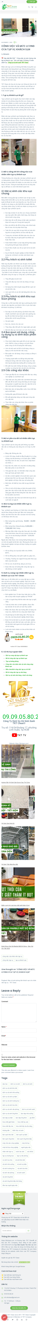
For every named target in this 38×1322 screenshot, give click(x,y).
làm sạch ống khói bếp (24, 1139)
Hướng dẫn (6, 1130)
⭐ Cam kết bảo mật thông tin (11, 1275)
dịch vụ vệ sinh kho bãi (10, 1088)
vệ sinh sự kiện (22, 1164)
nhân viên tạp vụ (8, 1151)
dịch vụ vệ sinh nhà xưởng (11, 1092)
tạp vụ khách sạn (21, 960)
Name (4, 1027)
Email (3, 1036)
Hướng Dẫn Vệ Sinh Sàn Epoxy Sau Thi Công (15, 782)
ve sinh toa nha (7, 1160)
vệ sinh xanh (21, 1173)
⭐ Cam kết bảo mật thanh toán (11, 1279)
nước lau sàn (20, 1151)
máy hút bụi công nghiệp (10, 1147)
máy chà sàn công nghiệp (11, 1143)
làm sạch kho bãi (8, 1135)
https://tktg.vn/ (6, 1253)
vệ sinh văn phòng (8, 1173)
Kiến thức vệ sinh (18, 1130)
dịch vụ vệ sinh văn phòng (11, 1109)
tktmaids (6, 54)
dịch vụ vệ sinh (27, 1084)
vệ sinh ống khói (8, 1177)
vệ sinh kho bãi (20, 1160)
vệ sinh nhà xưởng (8, 1164)
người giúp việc (26, 1147)
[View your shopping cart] (32, 7)
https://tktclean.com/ (22, 743)
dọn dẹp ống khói (21, 1118)
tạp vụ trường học (8, 1156)
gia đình (32, 1118)
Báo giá (32, 1)
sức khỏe (30, 1151)
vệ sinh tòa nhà (22, 1168)
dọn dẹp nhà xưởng (27, 1113)
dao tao (5, 1084)
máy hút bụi (25, 1143)
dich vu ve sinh (15, 1084)
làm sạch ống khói (8, 1139)
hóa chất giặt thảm (9, 1122)
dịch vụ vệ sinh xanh (28, 1109)
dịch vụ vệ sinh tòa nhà (10, 1105)
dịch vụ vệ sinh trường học (11, 1101)
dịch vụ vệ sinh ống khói (10, 1113)
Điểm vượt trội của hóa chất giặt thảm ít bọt (15, 905)
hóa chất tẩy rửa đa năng (24, 1126)
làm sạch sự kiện (21, 1135)
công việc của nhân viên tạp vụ (12, 956)
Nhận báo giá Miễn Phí (19, 1308)
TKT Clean (16, 1258)
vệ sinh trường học (9, 1168)
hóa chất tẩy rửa (8, 1126)
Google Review (20, 1266)
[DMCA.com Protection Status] (24, 1262)
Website (4, 1045)
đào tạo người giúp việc (10, 1185)
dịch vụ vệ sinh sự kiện (10, 1097)
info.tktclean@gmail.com (12, 1297)
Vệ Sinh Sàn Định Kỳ (7, 823)
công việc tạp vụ (8, 960)
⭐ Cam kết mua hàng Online (10, 1277)
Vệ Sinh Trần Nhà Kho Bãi (9, 864)
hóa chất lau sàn (23, 1122)
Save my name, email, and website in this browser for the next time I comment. (18, 1058)
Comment (4, 1001)
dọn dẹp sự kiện (8, 1118)
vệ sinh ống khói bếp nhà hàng (12, 1181)
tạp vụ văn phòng (22, 1156)
